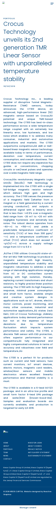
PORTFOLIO (8, 449)
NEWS (5, 456)
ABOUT (6, 446)
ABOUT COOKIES (35, 446)
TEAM (5, 452)
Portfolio (9, 18)
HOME (5, 443)
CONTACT (7, 459)
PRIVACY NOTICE (35, 449)
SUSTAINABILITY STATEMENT (40, 456)
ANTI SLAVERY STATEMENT (39, 452)
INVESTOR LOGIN (35, 443)
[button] (52, 3)
